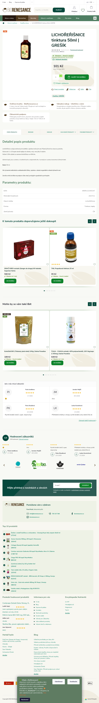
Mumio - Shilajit (7, 647)
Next (94, 221)
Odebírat (85, 485)
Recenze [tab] (30, 132)
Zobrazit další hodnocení (87, 420)
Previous (90, 221)
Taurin (67, 610)
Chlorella (5, 644)
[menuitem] (9, 18)
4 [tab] (49, 290)
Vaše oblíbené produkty (43, 621)
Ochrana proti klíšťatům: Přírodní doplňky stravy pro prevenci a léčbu (46, 657)
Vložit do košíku (78, 77)
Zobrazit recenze (23, 439)
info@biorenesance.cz (36, 514)
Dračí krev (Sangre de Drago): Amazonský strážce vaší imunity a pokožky (15, 640)
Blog (10, 2)
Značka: (58, 96)
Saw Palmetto (7, 649)
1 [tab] (44, 290)
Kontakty (38, 610)
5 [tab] (51, 290)
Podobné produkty (86, 132)
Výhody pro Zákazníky (42, 619)
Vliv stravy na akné (39, 661)
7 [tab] (54, 290)
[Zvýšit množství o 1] (60, 76)
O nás (4, 2)
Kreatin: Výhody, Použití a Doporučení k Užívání (46, 648)
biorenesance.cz (79, 514)
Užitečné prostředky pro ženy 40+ (44, 639)
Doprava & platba (20, 2)
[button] (94, 465)
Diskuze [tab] (49, 132)
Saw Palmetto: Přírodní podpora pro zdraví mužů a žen (47, 670)
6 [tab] (52, 290)
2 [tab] (46, 290)
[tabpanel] (26, 257)
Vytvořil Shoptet (91, 699)
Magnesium (68, 607)
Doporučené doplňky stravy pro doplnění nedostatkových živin (46, 653)
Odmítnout (58, 682)
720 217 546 (56, 514)
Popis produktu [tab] (12, 132)
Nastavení (24, 700)
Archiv (67, 613)
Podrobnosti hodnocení (76, 50)
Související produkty (67, 132)
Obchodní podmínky (42, 613)
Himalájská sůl (69, 605)
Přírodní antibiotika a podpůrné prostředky (46, 645)
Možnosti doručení (61, 59)
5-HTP (67, 602)
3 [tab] (47, 290)
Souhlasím (73, 682)
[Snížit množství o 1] (60, 78)
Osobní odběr (40, 616)
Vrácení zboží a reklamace (43, 624)
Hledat (59, 10)
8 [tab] (55, 374)
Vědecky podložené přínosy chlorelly (45, 642)
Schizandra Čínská (8, 652)
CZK (91, 2)
